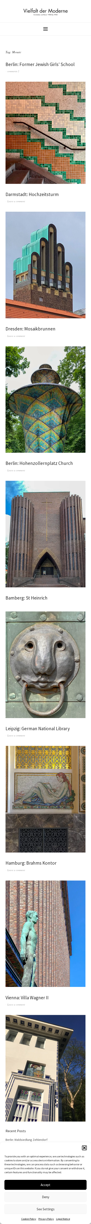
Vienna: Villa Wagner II (27, 998)
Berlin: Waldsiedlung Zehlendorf (26, 1140)
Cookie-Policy (28, 1218)
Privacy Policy (46, 1218)
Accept (45, 1185)
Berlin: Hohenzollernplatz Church (39, 463)
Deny (45, 1197)
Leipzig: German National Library (38, 729)
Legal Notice (63, 1218)
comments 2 (13, 71)
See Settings (46, 1209)
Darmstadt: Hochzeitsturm (32, 194)
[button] (84, 1148)
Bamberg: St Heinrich (26, 598)
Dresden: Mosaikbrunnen (30, 329)
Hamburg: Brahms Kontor (31, 863)
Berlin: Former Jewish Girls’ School (40, 64)
